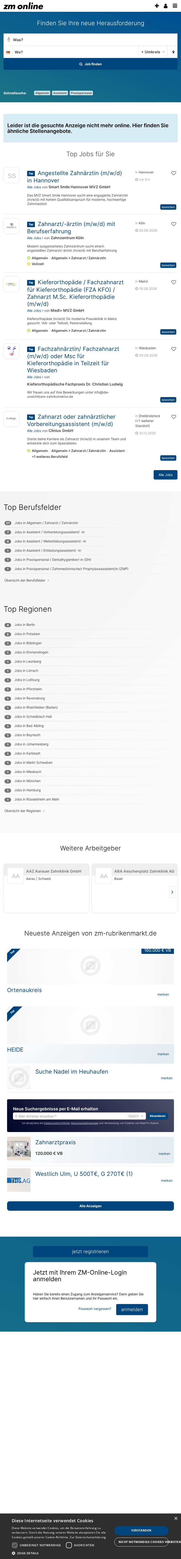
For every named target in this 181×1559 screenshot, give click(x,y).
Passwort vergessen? (94, 1309)
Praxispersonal (81, 93)
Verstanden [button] (141, 1530)
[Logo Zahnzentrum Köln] (11, 226)
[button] (172, 51)
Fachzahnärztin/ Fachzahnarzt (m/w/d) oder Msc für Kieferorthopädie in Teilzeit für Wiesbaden (73, 359)
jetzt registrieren (90, 1251)
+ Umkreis (150, 51)
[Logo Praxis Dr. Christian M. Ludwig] (11, 351)
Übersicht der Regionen (22, 811)
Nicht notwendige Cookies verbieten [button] (144, 1542)
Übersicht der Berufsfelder (24, 580)
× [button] (175, 1518)
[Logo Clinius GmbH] (11, 419)
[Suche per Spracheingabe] (9, 39)
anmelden (132, 1309)
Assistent (60, 93)
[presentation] (157, 6)
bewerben (168, 207)
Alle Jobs (34, 187)
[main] (90, 679)
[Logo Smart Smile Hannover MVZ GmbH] (11, 176)
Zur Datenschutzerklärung (88, 1537)
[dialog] (90, 1536)
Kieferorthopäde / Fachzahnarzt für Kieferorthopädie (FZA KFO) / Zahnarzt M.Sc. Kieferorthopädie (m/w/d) (75, 293)
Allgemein (42, 93)
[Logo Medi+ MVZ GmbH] (11, 284)
